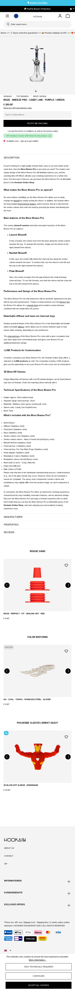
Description (11, 157)
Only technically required (38, 967)
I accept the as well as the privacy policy (33, 131)
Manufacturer (13, 517)
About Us (9, 848)
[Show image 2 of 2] (39, 91)
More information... (37, 960)
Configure (38, 976)
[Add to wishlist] (66, 564)
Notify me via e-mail (37, 123)
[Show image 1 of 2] (36, 91)
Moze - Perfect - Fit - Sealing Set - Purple (25, 613)
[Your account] (60, 16)
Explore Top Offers (38, 3)
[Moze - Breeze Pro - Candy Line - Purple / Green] (37, 63)
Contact (8, 856)
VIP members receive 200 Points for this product (26, 136)
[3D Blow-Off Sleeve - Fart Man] (37, 756)
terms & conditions (26, 131)
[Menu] (7, 16)
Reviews (9, 532)
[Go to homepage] (37, 16)
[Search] (8, 24)
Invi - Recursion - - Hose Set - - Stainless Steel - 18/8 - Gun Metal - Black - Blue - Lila (37, 700)
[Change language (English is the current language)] (73, 9)
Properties (11, 524)
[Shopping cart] (68, 16)
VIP (5, 864)
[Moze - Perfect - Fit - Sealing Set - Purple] (37, 585)
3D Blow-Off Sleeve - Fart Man (20, 785)
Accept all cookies (38, 985)
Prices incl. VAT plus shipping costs (17, 108)
